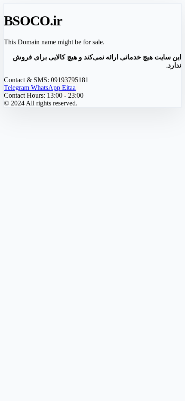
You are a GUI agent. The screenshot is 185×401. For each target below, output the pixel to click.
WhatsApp (46, 87)
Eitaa (69, 87)
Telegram (17, 87)
